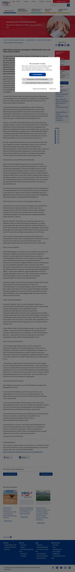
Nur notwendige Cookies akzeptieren (37, 83)
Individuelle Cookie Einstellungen (37, 79)
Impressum (52, 89)
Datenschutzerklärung (40, 89)
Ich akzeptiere (37, 74)
